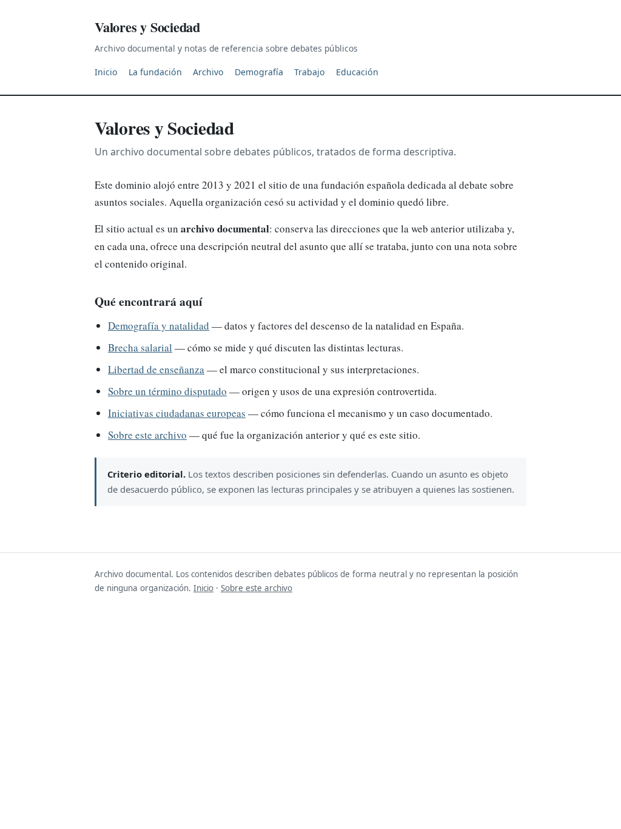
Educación (357, 72)
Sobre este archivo (147, 435)
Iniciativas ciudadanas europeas (177, 413)
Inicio (106, 72)
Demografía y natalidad (158, 326)
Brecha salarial (140, 347)
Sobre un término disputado (167, 391)
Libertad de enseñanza (156, 369)
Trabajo (309, 72)
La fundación (155, 72)
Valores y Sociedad (147, 27)
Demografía (259, 72)
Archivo (208, 72)
